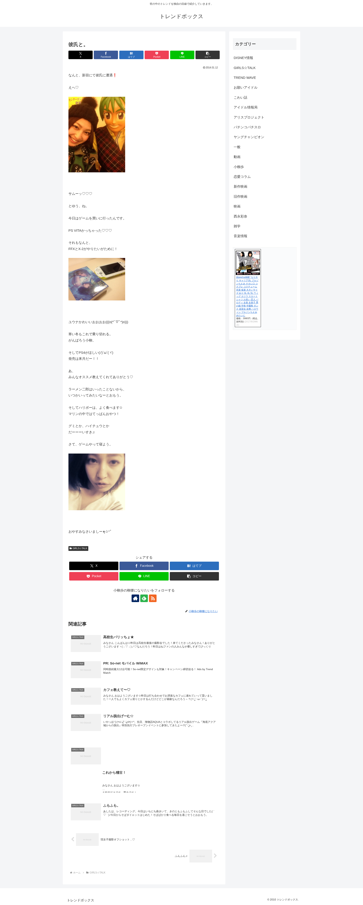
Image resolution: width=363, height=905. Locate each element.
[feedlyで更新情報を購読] (144, 598)
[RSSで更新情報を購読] (153, 598)
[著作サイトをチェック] (135, 598)
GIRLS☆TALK (80, 548)
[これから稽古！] (144, 739)
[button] (207, 55)
